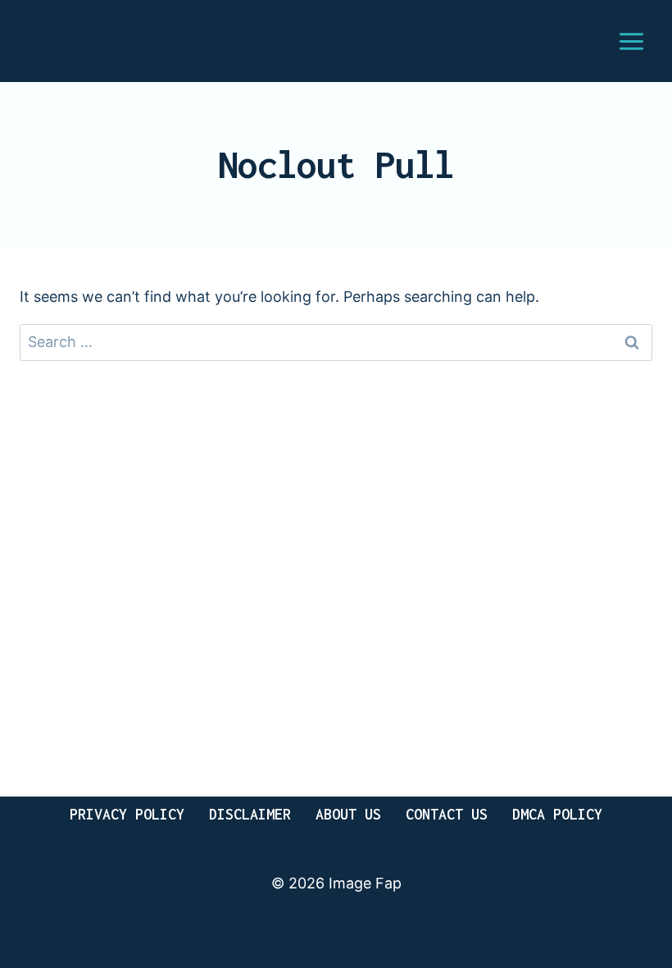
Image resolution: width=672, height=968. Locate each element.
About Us (348, 814)
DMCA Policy (557, 814)
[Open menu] (631, 41)
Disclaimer (250, 814)
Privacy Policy (127, 814)
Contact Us (447, 814)
